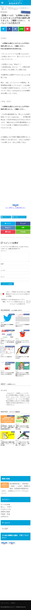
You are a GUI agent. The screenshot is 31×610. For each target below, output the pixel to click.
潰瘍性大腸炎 (5, 512)
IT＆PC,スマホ (6, 217)
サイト (3, 277)
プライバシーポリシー (5, 602)
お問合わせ (5, 516)
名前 (2, 264)
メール (3, 270)
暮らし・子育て (6, 507)
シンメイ (4, 390)
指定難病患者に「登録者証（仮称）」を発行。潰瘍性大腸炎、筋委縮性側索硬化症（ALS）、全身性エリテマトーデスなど (15, 488)
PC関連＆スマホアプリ (20, 217)
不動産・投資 (5, 514)
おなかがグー (15, 3)
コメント (4, 250)
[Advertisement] (15, 164)
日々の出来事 (5, 504)
